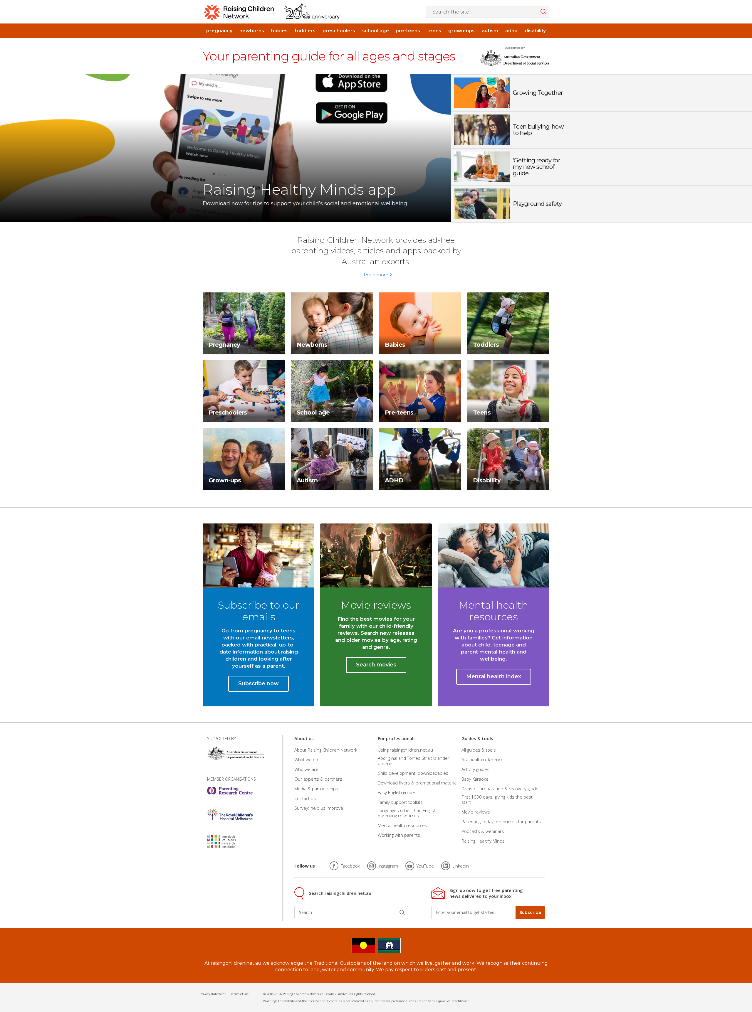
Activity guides (475, 769)
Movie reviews (475, 811)
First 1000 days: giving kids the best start (497, 799)
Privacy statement (213, 994)
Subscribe (530, 912)
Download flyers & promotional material (417, 782)
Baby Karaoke (475, 779)
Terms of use (240, 994)
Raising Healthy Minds (483, 840)
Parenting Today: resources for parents (501, 821)
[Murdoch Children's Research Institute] (230, 841)
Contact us (305, 798)
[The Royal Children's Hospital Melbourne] (230, 815)
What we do (306, 759)
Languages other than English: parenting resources (408, 813)
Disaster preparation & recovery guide (499, 788)
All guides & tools (478, 749)
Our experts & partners (318, 779)
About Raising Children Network (325, 749)
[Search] (402, 912)
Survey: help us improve (318, 808)
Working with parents (399, 835)
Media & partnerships (316, 788)
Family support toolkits (400, 802)
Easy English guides (397, 792)
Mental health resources (402, 825)
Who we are (306, 769)
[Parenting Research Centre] (230, 790)
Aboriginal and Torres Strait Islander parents (413, 760)
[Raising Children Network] (272, 11)
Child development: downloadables (413, 773)
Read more (376, 274)
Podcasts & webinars (482, 831)
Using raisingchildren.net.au (405, 749)
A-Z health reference (482, 759)
